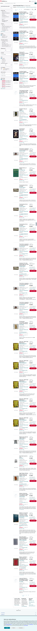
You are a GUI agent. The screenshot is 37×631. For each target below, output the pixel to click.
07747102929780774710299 (23, 348)
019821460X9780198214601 (23, 192)
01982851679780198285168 (23, 522)
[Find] (36, 3)
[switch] (2, 68)
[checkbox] (1, 11)
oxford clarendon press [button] (21, 7)
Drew (22, 177)
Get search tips (31, 600)
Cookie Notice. (31, 624)
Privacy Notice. (26, 625)
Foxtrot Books (23, 62)
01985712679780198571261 (23, 565)
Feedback (36, 224)
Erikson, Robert (22, 516)
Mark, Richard (21, 560)
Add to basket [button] (33, 19)
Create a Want (16, 605)
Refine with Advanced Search (31, 7)
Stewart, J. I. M (22, 476)
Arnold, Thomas (22, 496)
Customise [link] (20, 627)
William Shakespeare (22, 343)
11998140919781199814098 (23, 481)
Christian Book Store (24, 100)
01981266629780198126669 (23, 116)
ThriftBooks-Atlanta (24, 253)
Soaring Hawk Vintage (24, 463)
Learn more (2, 31)
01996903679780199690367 (23, 78)
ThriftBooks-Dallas (24, 351)
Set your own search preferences (32, 605)
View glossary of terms (31, 603)
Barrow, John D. (22, 55)
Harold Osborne (22, 246)
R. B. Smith (21, 581)
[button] (14, 9)
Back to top (18, 610)
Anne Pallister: (21, 439)
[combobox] (20, 3)
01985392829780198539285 (23, 60)
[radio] (1, 36)
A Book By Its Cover (24, 587)
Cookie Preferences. (9, 624)
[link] (35, 9)
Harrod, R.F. (21, 458)
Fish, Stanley (21, 324)
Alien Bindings (23, 567)
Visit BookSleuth (24, 606)
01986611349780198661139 (23, 155)
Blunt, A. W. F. (21, 93)
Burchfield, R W (22, 14)
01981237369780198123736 (23, 329)
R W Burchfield (21, 73)
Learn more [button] (2, 88)
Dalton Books (23, 502)
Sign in (33, 1)
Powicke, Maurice (22, 187)
